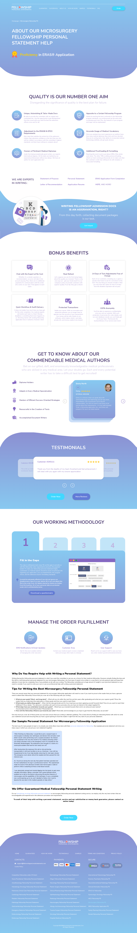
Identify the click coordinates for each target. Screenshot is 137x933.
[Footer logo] (68, 844)
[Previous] (65, 401)
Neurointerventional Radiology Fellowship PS (102, 883)
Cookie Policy (19, 867)
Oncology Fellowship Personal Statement (63, 914)
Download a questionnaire (42, 593)
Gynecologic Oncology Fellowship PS (100, 895)
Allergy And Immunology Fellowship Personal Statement (68, 906)
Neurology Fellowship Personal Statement (63, 883)
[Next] (123, 401)
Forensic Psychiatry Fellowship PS (99, 879)
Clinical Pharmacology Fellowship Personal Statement (67, 891)
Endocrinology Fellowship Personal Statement (26, 914)
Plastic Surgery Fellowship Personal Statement (65, 887)
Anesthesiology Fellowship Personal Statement (27, 883)
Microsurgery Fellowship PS (97, 902)
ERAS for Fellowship (94, 891)
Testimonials (91, 8)
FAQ (98, 8)
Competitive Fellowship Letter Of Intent (24, 875)
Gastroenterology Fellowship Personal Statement (28, 906)
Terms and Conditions (96, 854)
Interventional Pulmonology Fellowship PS (101, 875)
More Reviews (81, 496)
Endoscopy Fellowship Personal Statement (25, 918)
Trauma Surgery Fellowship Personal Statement (65, 910)
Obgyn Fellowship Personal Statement (62, 879)
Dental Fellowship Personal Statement (100, 914)
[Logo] (21, 8)
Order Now (55, 496)
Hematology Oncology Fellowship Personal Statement (29, 887)
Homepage (15, 21)
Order (119, 8)
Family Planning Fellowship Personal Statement (103, 910)
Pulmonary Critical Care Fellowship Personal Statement (29, 891)
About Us (63, 8)
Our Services (53, 8)
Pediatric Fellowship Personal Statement (25, 898)
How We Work (73, 8)
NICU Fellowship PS (94, 898)
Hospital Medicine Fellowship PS (60, 918)
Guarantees (43, 8)
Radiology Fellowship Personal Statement (63, 898)
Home (17, 854)
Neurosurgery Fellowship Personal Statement (64, 902)
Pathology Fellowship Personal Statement (25, 902)
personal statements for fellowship (82, 726)
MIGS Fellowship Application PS (98, 906)
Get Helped (88, 226)
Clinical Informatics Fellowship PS (99, 887)
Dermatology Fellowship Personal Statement (64, 875)
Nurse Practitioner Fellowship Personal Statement (28, 879)
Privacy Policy (116, 854)
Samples (82, 8)
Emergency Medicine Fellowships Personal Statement (29, 910)
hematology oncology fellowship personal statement (34, 793)
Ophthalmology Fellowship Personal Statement (65, 895)
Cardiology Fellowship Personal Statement (25, 895)
